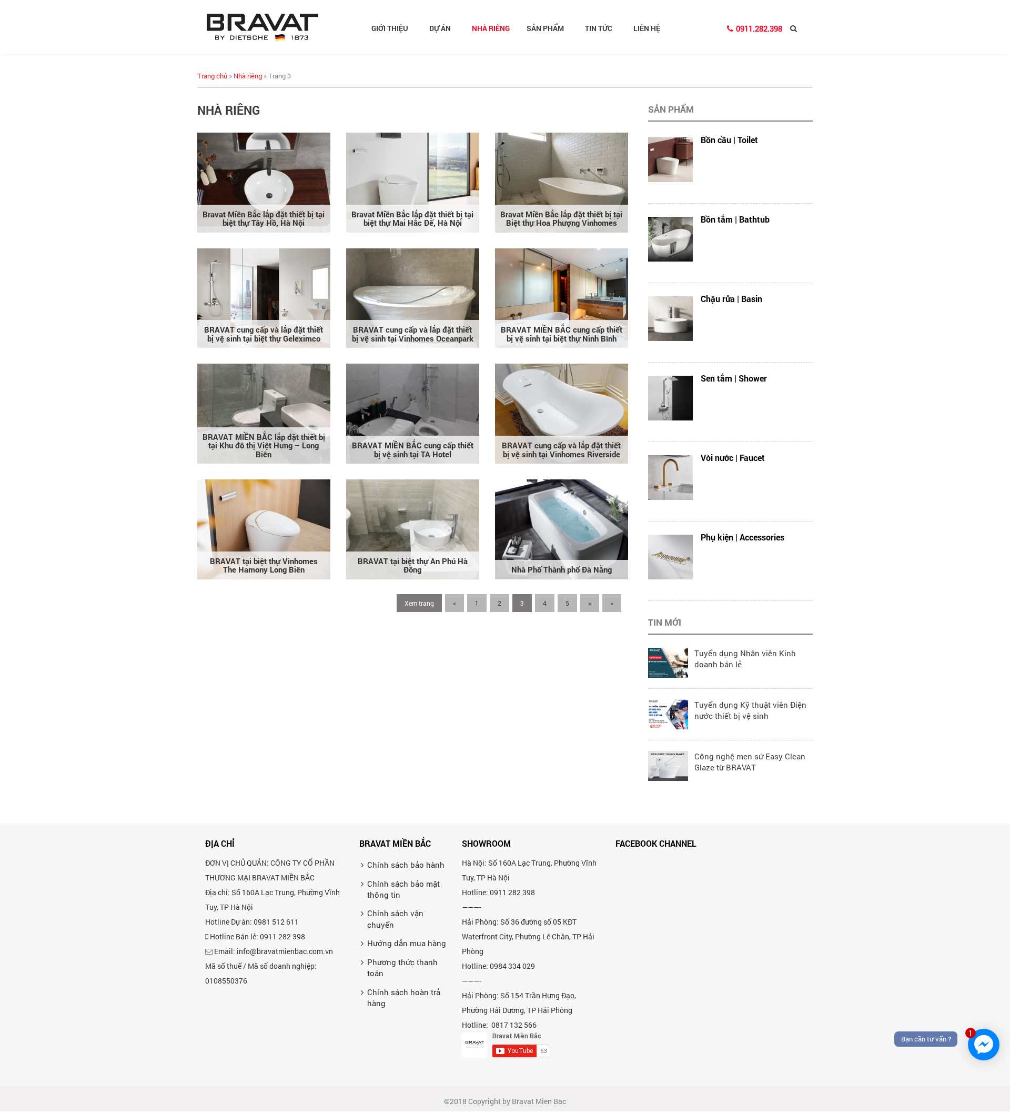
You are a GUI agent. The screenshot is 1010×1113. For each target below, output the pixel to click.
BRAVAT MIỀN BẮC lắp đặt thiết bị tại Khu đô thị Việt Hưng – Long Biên (264, 445)
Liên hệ (646, 28)
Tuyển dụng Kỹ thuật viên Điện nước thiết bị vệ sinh (750, 710)
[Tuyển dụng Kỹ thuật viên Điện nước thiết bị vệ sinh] (668, 713)
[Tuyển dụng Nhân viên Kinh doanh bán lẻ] (668, 661)
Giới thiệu (389, 28)
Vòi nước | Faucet (733, 457)
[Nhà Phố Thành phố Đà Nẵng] (561, 528)
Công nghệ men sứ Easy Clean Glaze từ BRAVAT (749, 762)
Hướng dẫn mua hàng (406, 943)
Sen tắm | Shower (734, 378)
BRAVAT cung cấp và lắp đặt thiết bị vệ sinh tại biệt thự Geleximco (263, 334)
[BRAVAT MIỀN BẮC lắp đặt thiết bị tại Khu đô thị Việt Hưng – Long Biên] (263, 412)
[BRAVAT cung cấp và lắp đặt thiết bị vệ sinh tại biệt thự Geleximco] (263, 297)
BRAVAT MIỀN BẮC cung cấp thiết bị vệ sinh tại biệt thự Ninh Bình (561, 334)
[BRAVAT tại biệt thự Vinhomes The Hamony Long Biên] (263, 528)
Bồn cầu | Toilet (729, 139)
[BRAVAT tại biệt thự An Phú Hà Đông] (412, 528)
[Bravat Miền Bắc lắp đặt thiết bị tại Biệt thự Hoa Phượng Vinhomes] (561, 181)
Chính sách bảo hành (406, 864)
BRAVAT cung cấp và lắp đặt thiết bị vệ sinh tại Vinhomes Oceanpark (412, 334)
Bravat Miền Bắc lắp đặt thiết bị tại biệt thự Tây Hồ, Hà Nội (264, 218)
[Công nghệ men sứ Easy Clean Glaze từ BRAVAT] (668, 764)
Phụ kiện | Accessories (742, 537)
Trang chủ (212, 76)
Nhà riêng (491, 28)
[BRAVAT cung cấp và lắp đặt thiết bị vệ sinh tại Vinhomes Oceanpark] (412, 297)
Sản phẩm (545, 28)
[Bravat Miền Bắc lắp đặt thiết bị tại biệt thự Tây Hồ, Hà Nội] (263, 181)
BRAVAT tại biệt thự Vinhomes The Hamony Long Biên (264, 565)
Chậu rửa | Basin (731, 298)
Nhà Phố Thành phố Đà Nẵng (561, 569)
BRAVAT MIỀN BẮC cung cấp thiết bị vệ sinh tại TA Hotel (412, 449)
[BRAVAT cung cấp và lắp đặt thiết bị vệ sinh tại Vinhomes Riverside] (561, 412)
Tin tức (598, 28)
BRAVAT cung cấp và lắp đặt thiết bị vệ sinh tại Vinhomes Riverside (561, 449)
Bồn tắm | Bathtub (735, 219)
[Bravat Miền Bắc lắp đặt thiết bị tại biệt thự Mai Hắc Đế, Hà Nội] (412, 181)
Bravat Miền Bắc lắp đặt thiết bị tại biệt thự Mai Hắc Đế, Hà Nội (412, 218)
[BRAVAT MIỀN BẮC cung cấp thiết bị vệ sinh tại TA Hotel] (412, 412)
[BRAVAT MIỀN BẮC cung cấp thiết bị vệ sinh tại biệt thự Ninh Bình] (561, 297)
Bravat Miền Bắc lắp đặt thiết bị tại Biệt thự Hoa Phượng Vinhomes (561, 218)
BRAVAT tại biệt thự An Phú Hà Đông (413, 565)
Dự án (440, 28)
